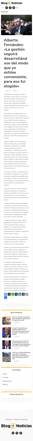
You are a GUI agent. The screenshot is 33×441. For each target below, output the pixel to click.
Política (4, 12)
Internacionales (7, 381)
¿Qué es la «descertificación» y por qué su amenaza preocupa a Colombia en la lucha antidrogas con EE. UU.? (21, 356)
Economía (5, 377)
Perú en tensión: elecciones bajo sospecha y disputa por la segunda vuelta (21, 318)
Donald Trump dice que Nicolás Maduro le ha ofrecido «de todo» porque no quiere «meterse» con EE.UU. (20, 331)
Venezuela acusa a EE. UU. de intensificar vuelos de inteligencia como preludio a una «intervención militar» (21, 343)
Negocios (5, 384)
